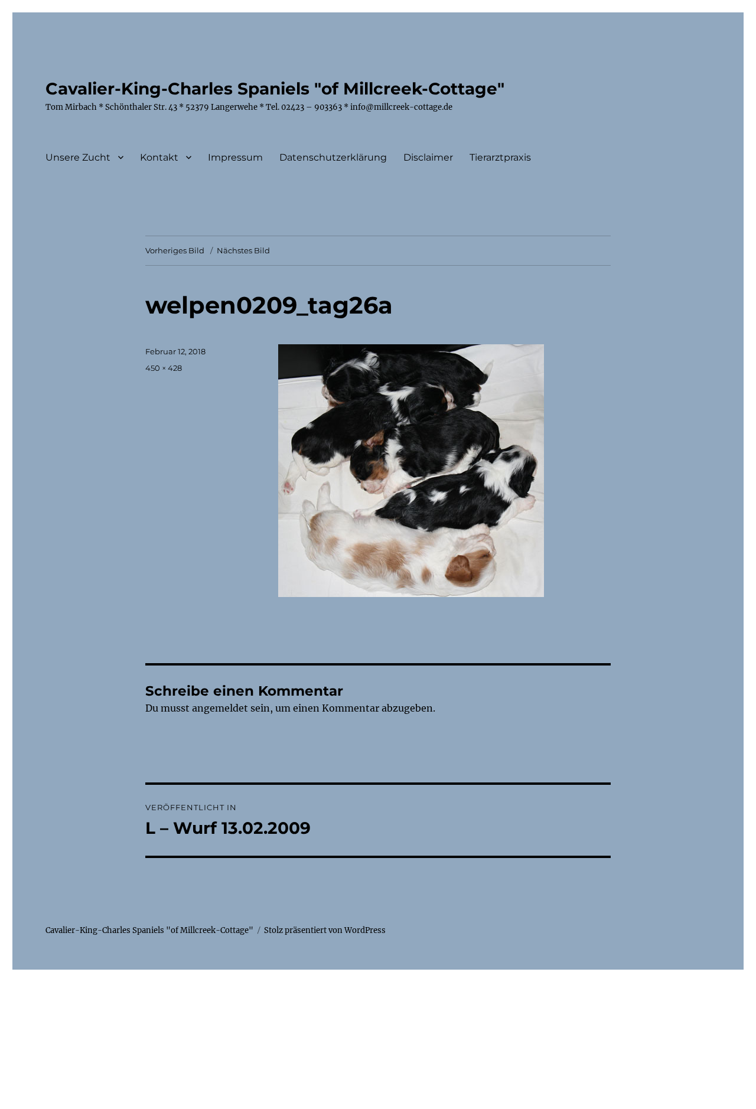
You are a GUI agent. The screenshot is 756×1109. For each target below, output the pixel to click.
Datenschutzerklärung (333, 157)
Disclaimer (428, 157)
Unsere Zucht (77, 157)
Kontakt (159, 157)
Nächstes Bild (243, 250)
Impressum (235, 157)
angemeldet (220, 708)
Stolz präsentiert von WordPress (325, 930)
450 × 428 (163, 368)
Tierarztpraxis (500, 157)
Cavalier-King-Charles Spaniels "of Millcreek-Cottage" (274, 89)
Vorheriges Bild (174, 250)
